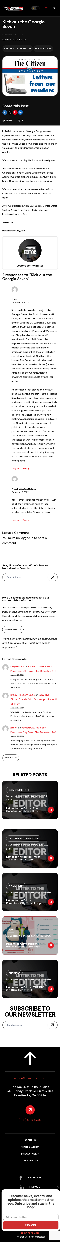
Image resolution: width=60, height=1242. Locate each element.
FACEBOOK (34, 1177)
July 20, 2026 (43, 935)
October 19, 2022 (20, 302)
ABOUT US (30, 1140)
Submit (53, 577)
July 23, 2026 (43, 892)
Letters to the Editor (14, 39)
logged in (27, 538)
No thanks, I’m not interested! (31, 1237)
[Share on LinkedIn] (20, 112)
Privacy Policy (30, 1153)
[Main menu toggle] (46, 8)
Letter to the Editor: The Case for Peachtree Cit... (22, 809)
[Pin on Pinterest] (15, 112)
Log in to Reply (21, 468)
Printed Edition (30, 1147)
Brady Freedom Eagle (22, 694)
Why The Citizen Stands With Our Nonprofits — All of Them (33, 699)
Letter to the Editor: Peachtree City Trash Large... (25, 901)
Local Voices (43, 48)
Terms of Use (30, 1160)
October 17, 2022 (20, 492)
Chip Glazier (17, 666)
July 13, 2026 (43, 979)
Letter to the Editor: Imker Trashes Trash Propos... (23, 858)
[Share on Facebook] (5, 112)
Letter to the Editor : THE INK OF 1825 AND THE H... (25, 988)
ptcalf (13, 727)
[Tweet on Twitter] (10, 112)
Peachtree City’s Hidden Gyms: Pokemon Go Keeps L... (25, 945)
